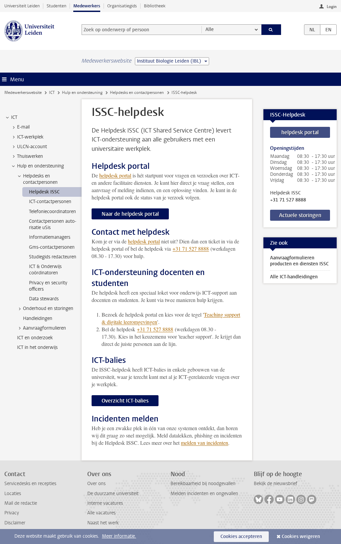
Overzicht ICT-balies (125, 400)
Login (332, 6)
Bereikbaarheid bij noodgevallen (202, 483)
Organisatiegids (122, 6)
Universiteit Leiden (22, 6)
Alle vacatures (101, 513)
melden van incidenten (204, 442)
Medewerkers (86, 6)
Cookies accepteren (241, 536)
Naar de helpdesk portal (130, 213)
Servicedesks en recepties (30, 483)
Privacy (11, 513)
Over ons (96, 483)
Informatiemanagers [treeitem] (49, 237)
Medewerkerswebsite (23, 92)
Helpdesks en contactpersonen (137, 92)
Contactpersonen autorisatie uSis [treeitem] (52, 224)
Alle (209, 29)
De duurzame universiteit (113, 493)
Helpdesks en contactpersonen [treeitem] (40, 179)
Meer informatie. (119, 536)
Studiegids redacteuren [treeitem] (52, 257)
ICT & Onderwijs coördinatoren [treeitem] (45, 269)
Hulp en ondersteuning (82, 92)
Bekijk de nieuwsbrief (275, 483)
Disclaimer (14, 523)
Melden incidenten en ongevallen (204, 493)
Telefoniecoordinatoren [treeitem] (52, 211)
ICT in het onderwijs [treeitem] (37, 347)
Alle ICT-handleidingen (294, 277)
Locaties (12, 493)
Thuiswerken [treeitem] (30, 156)
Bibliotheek (155, 6)
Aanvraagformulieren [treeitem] (44, 328)
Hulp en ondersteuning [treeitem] (40, 166)
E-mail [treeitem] (23, 127)
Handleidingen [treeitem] (37, 318)
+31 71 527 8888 (288, 200)
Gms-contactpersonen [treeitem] (52, 247)
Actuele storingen (300, 215)
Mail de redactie (20, 503)
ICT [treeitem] (14, 117)
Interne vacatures (105, 503)
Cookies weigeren (301, 536)
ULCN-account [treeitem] (32, 146)
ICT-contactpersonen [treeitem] (50, 201)
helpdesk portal (115, 175)
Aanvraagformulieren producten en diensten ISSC (299, 261)
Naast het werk (103, 523)
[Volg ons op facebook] (269, 499)
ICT (52, 92)
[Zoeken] (271, 29)
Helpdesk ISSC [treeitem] (44, 192)
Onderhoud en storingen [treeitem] (48, 308)
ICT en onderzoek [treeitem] (35, 338)
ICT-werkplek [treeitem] (30, 137)
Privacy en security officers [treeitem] (48, 286)
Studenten (56, 6)
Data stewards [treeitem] (44, 299)
